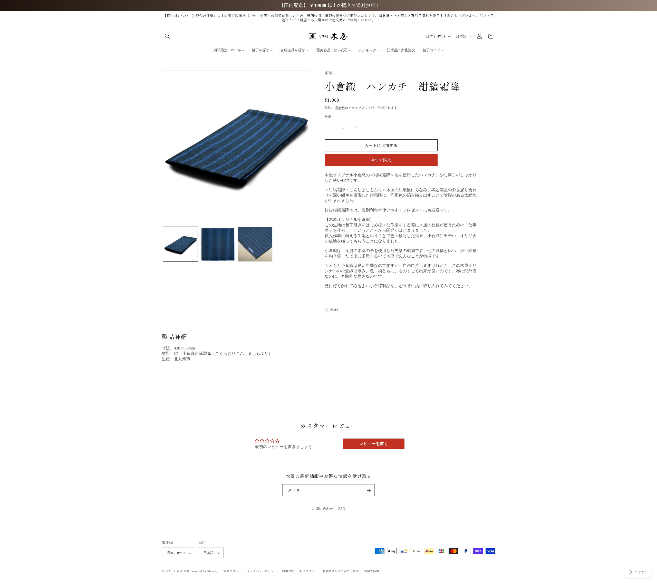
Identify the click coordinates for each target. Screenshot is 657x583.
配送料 (340, 108)
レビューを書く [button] (373, 443)
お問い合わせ (322, 509)
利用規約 (288, 570)
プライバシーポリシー (262, 570)
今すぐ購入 (381, 160)
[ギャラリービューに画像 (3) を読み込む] (255, 244)
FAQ (341, 509)
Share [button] (334, 309)
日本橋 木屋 (182, 570)
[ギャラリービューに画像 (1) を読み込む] (180, 244)
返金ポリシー (232, 570)
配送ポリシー (308, 570)
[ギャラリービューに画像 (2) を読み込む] (217, 244)
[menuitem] (229, 50)
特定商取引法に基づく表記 (341, 570)
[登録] (368, 490)
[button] (167, 36)
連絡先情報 (371, 570)
